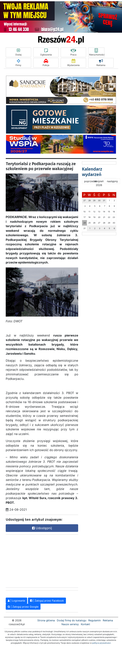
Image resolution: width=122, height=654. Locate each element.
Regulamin (94, 620)
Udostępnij (43, 528)
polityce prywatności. (101, 643)
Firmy (18, 65)
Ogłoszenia (46, 54)
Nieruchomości (96, 54)
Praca (73, 54)
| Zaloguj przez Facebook (48, 600)
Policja (46, 65)
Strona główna (46, 620)
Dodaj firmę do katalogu (71, 620)
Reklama (100, 65)
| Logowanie (17, 600)
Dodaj (18, 54)
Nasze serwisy (70, 624)
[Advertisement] (29, 560)
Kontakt (85, 624)
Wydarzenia (73, 65)
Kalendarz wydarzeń (92, 171)
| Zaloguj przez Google (24, 606)
